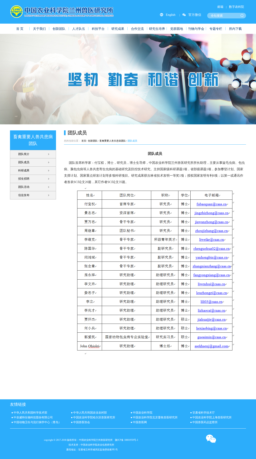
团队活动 (23, 186)
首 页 (19, 28)
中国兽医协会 (81, 422)
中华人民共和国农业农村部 (90, 412)
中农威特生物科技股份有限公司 (33, 417)
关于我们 (39, 28)
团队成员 (23, 162)
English (170, 14)
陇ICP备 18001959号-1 (126, 440)
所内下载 (235, 28)
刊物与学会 (196, 28)
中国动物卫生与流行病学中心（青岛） (37, 422)
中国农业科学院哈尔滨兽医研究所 (94, 417)
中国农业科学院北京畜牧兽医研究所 (155, 417)
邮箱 (220, 6)
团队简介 (23, 154)
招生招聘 (23, 178)
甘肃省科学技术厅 (203, 412)
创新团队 (59, 28)
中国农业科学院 (142, 412)
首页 (83, 140)
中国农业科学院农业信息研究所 (97, 444)
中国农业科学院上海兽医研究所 (212, 417)
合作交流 (137, 28)
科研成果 (23, 170)
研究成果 (117, 28)
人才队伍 (78, 28)
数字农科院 (236, 6)
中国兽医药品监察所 (205, 422)
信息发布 (23, 195)
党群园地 (176, 28)
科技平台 (98, 28)
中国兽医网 (140, 422)
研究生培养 (157, 28)
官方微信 (194, 14)
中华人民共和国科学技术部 (30, 412)
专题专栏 (215, 28)
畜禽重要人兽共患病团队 (112, 140)
